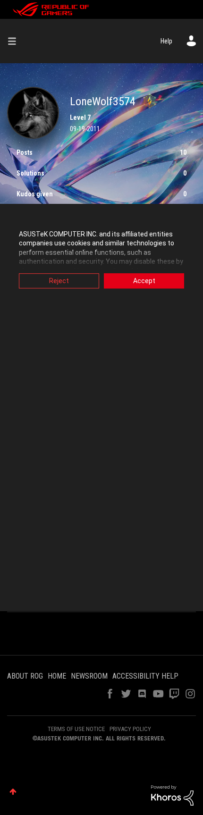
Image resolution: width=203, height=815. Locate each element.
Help (166, 41)
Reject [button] (59, 281)
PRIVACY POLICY (130, 728)
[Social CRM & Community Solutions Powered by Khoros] (172, 794)
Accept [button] (144, 281)
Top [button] (13, 791)
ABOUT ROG (25, 676)
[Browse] (15, 41)
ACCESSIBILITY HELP (145, 676)
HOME (57, 676)
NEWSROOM (89, 676)
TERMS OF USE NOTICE (76, 728)
